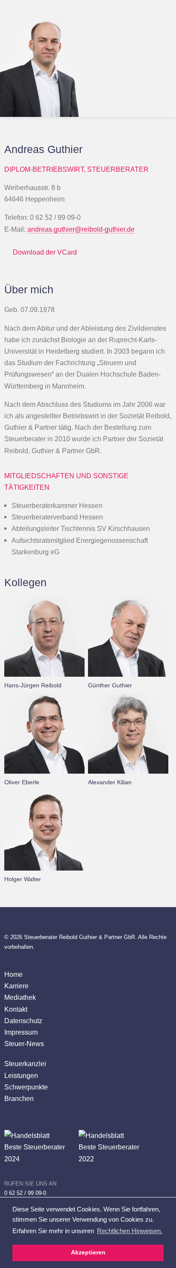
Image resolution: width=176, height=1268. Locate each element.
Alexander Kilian (110, 782)
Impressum (21, 1032)
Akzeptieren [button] (88, 1252)
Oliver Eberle (21, 782)
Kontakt (15, 1009)
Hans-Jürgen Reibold (33, 685)
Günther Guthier (110, 685)
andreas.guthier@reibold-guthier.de (81, 229)
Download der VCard (45, 252)
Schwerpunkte (26, 1087)
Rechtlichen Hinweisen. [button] (129, 1230)
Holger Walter (22, 879)
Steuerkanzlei (25, 1063)
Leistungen (21, 1075)
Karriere (16, 986)
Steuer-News (24, 1043)
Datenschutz (23, 1020)
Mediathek (20, 997)
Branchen (19, 1098)
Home (13, 974)
